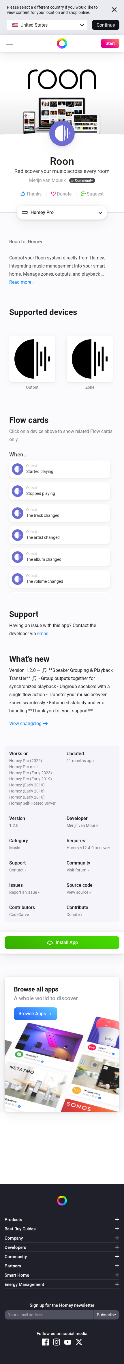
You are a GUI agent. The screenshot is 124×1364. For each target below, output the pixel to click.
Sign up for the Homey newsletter (62, 1305)
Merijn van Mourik (82, 825)
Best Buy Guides (20, 1229)
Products (13, 1219)
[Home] (62, 43)
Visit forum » (78, 870)
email (42, 633)
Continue (106, 25)
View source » (79, 892)
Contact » (18, 870)
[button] (47, 25)
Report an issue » (24, 892)
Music (14, 847)
